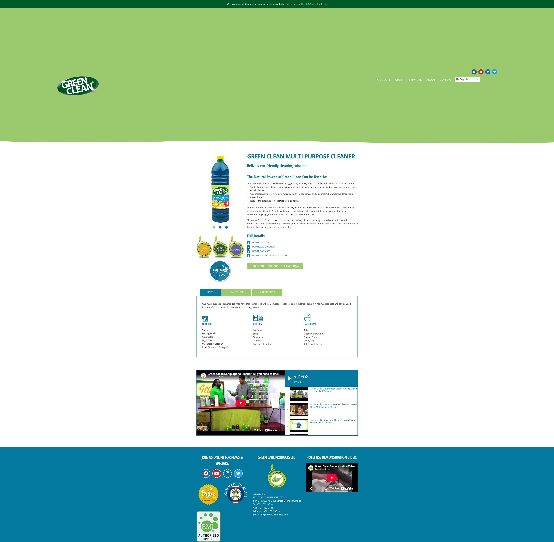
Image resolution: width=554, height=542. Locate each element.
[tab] (210, 292)
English (463, 79)
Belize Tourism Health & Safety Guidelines (306, 3)
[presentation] (214, 227)
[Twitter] (494, 71)
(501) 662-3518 (265, 507)
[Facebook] (474, 71)
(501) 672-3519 (272, 511)
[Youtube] (481, 71)
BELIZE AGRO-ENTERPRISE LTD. (268, 497)
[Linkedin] (487, 71)
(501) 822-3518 (265, 504)
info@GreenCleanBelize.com (274, 514)
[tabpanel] (220, 188)
